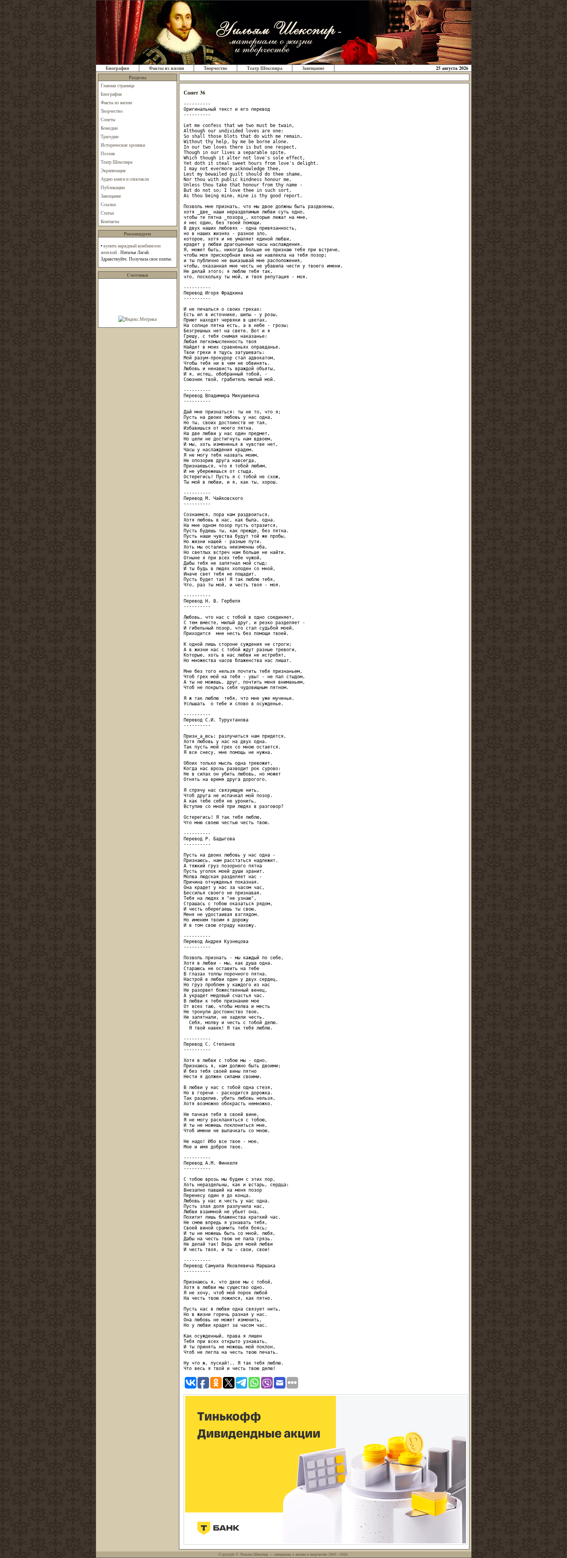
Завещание (313, 68)
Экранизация (113, 170)
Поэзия (108, 153)
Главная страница (117, 85)
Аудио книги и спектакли (125, 179)
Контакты (110, 221)
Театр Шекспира (264, 68)
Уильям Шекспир (254, 1554)
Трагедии (109, 136)
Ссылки (108, 204)
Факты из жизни (166, 68)
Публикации (113, 187)
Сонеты (108, 119)
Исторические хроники (123, 145)
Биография (117, 68)
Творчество (215, 68)
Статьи (107, 213)
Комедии (109, 128)
